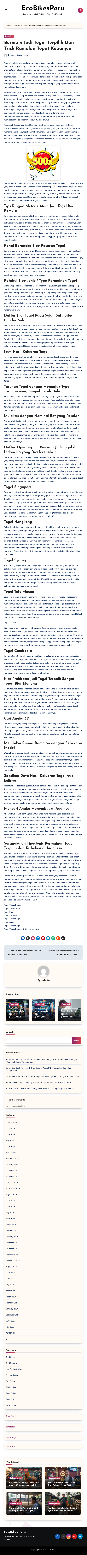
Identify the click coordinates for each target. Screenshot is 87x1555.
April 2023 (10, 1333)
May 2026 (10, 1140)
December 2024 (13, 1243)
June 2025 (10, 1207)
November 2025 (13, 1176)
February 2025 (12, 1231)
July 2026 (10, 1128)
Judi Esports (11, 1363)
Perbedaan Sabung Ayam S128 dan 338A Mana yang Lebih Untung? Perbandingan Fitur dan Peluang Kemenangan (41, 1060)
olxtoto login (11, 1437)
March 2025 (11, 1225)
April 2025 (10, 1219)
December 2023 (13, 1315)
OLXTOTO (52, 1550)
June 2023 (10, 1321)
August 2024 (11, 1267)
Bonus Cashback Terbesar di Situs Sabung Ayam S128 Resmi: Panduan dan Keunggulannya (38, 1069)
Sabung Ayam (12, 1375)
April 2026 (10, 1146)
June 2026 (10, 1134)
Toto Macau (11, 1405)
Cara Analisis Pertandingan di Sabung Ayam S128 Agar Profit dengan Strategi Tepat (42, 1076)
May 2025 (10, 1213)
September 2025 (13, 1189)
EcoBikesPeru (42, 8)
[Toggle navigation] (6, 10)
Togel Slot (9, 36)
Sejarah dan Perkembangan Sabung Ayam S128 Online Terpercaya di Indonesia (40, 1088)
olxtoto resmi (11, 1446)
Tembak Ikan (11, 1387)
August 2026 (11, 1122)
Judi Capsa (11, 1357)
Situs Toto (10, 1416)
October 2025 (12, 1183)
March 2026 (11, 1152)
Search (10, 1033)
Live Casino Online (14, 1369)
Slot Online (10, 1381)
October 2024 (12, 1255)
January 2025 (12, 1237)
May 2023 (10, 1327)
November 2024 (13, 1249)
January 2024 (12, 1309)
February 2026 (12, 1158)
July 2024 (10, 1273)
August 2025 (11, 1195)
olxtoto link (10, 1427)
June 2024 (10, 1279)
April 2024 (10, 1291)
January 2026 (12, 1164)
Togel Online (11, 1393)
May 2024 (10, 1285)
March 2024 (11, 1297)
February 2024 (12, 1303)
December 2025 (13, 1170)
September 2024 (13, 1261)
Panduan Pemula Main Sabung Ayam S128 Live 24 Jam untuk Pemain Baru (38, 1082)
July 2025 (10, 1201)
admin (13, 55)
